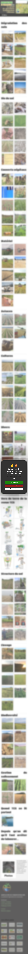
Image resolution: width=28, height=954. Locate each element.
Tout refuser (14, 486)
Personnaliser (14, 489)
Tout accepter (14, 482)
